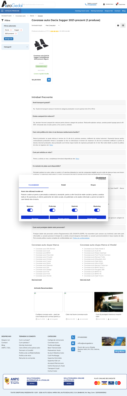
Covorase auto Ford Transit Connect (97, 255)
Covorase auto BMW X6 (92, 274)
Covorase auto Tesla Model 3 (94, 249)
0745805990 (91, 5)
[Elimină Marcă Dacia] (11, 30)
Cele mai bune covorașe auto (77, 314)
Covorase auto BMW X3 (92, 272)
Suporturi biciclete (55, 358)
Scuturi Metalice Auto (56, 353)
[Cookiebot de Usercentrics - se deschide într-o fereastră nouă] (97, 178)
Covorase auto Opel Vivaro (93, 276)
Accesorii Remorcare (56, 363)
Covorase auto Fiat (42, 272)
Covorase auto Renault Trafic (94, 257)
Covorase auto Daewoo (44, 265)
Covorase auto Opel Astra (93, 261)
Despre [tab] (93, 185)
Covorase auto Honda (43, 276)
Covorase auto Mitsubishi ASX (95, 259)
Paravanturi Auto (54, 350)
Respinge (35, 218)
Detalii (32, 383)
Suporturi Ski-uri (54, 361)
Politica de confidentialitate (81, 238)
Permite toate (92, 218)
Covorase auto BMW (43, 253)
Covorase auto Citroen (44, 259)
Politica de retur (25, 355)
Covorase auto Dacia (43, 263)
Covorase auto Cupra (43, 261)
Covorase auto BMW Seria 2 (94, 267)
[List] (123, 25)
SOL (8, 348)
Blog (124, 11)
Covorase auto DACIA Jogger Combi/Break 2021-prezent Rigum (41, 57)
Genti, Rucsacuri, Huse (56, 366)
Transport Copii (53, 368)
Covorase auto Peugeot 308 (94, 269)
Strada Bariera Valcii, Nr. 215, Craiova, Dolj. (88, 349)
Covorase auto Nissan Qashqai (95, 253)
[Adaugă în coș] (49, 80)
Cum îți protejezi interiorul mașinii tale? (108, 315)
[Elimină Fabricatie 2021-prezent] (16, 33)
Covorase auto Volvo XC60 (93, 263)
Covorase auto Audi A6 (92, 251)
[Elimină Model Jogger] (21, 30)
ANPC (3, 348)
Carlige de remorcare (56, 340)
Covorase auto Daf (42, 267)
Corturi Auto (52, 371)
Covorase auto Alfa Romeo (45, 249)
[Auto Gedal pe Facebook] (114, 341)
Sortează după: (37, 25)
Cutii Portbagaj (53, 355)
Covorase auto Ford (43, 274)
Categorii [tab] (7, 47)
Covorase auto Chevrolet (45, 255)
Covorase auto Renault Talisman (96, 265)
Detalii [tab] (63, 185)
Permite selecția (63, 218)
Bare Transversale (54, 348)
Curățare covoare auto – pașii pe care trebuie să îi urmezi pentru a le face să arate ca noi (48, 315)
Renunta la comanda (27, 358)
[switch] (52, 210)
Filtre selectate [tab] (10, 26)
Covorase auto (53, 343)
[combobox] (38, 4)
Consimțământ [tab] (34, 185)
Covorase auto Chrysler (44, 257)
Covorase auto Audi (43, 251)
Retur (51, 145)
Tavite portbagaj (54, 345)
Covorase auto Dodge (43, 269)
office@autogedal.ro (83, 343)
